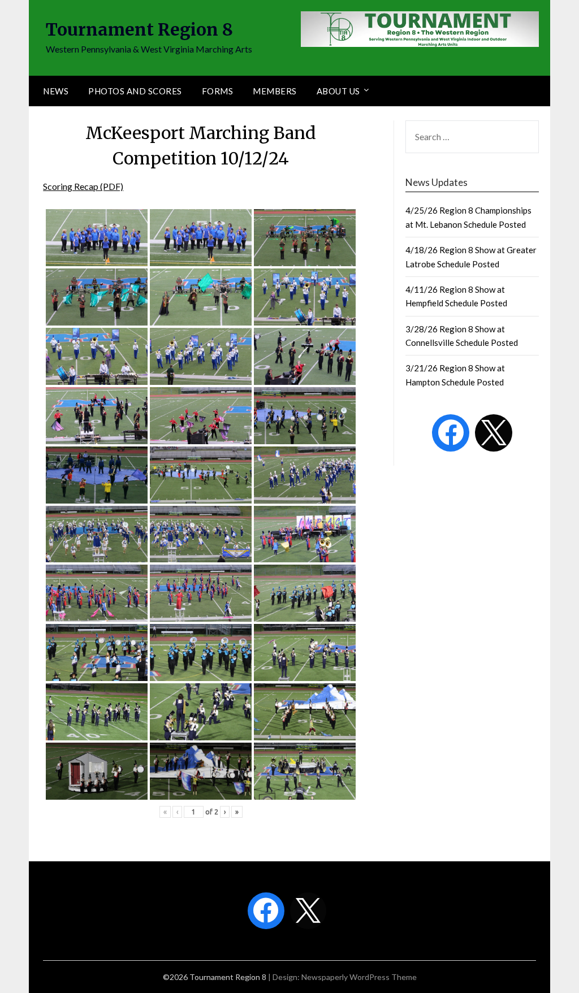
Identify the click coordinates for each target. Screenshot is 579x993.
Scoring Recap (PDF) (83, 186)
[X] (493, 432)
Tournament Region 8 (139, 29)
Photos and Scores (135, 91)
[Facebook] (450, 432)
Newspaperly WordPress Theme (359, 977)
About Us (338, 91)
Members (275, 91)
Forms (218, 91)
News (55, 91)
